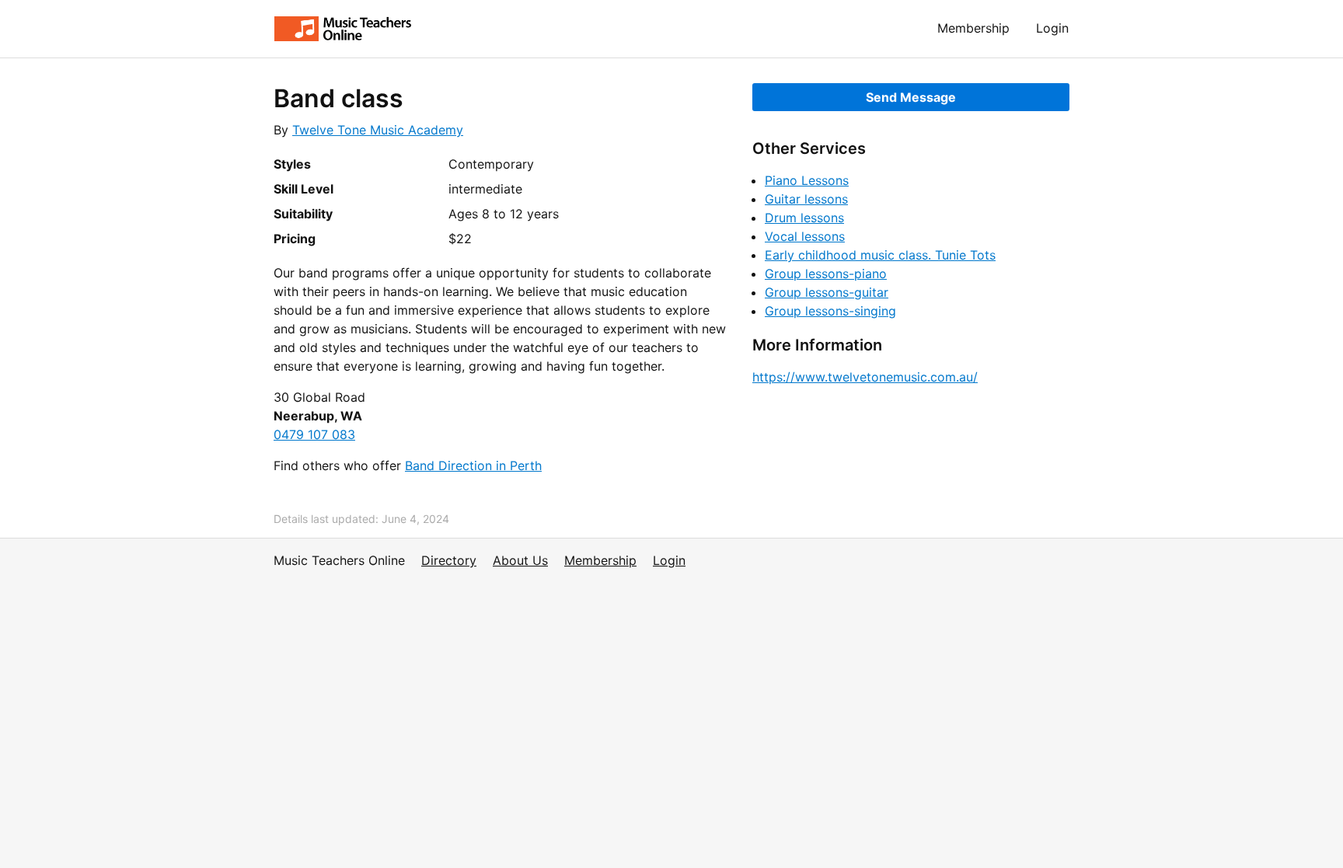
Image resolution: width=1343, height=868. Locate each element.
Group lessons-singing (830, 311)
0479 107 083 (314, 434)
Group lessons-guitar (826, 292)
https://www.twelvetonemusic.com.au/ (865, 377)
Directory (448, 560)
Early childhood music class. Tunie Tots (880, 255)
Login (1052, 28)
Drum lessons (804, 217)
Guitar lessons (806, 199)
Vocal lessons (805, 236)
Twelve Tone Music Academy (377, 130)
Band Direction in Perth (473, 465)
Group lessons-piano (826, 273)
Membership (973, 28)
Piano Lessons (807, 180)
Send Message (911, 97)
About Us (520, 560)
